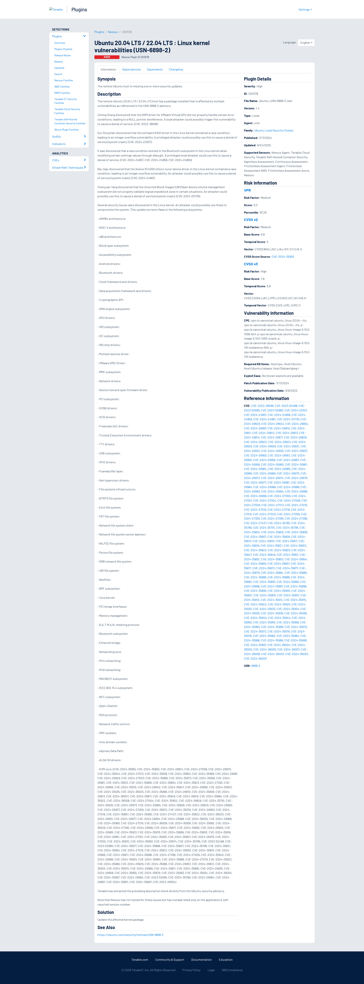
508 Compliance (232, 970)
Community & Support (169, 959)
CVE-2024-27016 (255, 509)
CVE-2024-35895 (288, 581)
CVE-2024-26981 (278, 482)
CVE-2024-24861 (264, 419)
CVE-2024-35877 (287, 568)
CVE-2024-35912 (272, 599)
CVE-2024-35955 (264, 622)
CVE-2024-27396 (296, 518)
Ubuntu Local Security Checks (273, 130)
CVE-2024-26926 (264, 446)
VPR (247, 190)
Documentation (201, 959)
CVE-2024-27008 (288, 500)
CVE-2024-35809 (279, 536)
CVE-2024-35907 (288, 595)
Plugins (79, 9)
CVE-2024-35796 (287, 527)
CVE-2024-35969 (272, 627)
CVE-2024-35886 (255, 577)
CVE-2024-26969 (264, 473)
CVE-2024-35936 (272, 613)
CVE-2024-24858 (279, 414)
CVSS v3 (251, 263)
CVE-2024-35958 (288, 622)
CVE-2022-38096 (262, 405)
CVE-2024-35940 (255, 617)
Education (226, 959)
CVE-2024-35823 (255, 550)
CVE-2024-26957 (288, 460)
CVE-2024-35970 (296, 627)
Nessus (113, 32)
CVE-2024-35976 (279, 631)
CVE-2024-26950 (255, 455)
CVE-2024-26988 (264, 487)
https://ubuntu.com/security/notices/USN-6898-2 (130, 934)
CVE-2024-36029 (255, 658)
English (305, 42)
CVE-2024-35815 (263, 541)
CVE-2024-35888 (279, 577)
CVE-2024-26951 (279, 455)
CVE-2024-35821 (271, 545)
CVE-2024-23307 (296, 410)
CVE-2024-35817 (286, 541)
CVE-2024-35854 (296, 559)
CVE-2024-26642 (272, 423)
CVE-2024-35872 (264, 568)
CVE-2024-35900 (279, 590)
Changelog (176, 69)
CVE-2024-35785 (279, 523)
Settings (304, 9)
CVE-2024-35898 (295, 586)
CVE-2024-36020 (272, 654)
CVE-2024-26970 (288, 473)
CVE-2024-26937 (296, 450)
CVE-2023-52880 (272, 410)
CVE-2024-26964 (255, 468)
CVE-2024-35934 (288, 609)
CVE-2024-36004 (278, 645)
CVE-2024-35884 (272, 572)
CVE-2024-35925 (279, 604)
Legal (211, 970)
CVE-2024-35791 (264, 527)
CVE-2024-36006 (264, 649)
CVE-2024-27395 (272, 518)
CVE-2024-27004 (264, 500)
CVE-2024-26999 (255, 496)
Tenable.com (139, 959)
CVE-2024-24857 (255, 414)
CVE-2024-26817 (272, 437)
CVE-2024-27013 (272, 505)
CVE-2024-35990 (295, 640)
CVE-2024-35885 (296, 572)
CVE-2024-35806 (296, 532)
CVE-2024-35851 (287, 554)
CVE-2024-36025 (296, 654)
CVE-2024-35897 (272, 586)
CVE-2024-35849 (264, 554)
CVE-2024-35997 (255, 645)
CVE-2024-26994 (272, 491)
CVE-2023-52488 (286, 405)
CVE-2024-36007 (288, 649)
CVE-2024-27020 (264, 514)
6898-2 (255, 665)
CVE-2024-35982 (264, 635)
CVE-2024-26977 (255, 482)
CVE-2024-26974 (272, 478)
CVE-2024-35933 (264, 609)
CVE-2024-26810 (279, 428)
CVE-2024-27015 (296, 505)
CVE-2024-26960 (272, 464)
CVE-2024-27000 (279, 496)
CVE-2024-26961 (296, 464)
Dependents (155, 69)
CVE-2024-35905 (283, 256)
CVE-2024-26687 (255, 428)
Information (108, 69)
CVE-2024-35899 (255, 590)
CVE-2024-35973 (255, 631)
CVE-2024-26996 (296, 491)
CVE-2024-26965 (279, 468)
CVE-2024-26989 (288, 487)
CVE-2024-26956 (264, 460)
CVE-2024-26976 (296, 478)
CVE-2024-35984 (288, 635)
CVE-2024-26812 (263, 432)
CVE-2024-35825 (279, 550)
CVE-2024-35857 (278, 563)
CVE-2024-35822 (295, 545)
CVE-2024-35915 (295, 599)
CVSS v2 (251, 219)
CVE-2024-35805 (272, 532)
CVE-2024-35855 (255, 563)
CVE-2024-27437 (255, 523)
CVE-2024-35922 (255, 604)
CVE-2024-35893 (264, 581)
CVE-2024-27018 (279, 509)
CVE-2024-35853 (272, 559)
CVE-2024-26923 (279, 442)
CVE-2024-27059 (288, 514)
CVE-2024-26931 (288, 446)
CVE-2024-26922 (255, 442)
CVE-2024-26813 (287, 432)
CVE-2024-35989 (272, 640)
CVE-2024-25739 (288, 419)
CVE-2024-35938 (295, 613)
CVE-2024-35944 (279, 617)
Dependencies (131, 69)
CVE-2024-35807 (255, 536)
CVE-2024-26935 (272, 450)
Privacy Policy (191, 970)
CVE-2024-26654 (296, 423)
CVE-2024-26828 (295, 437)
